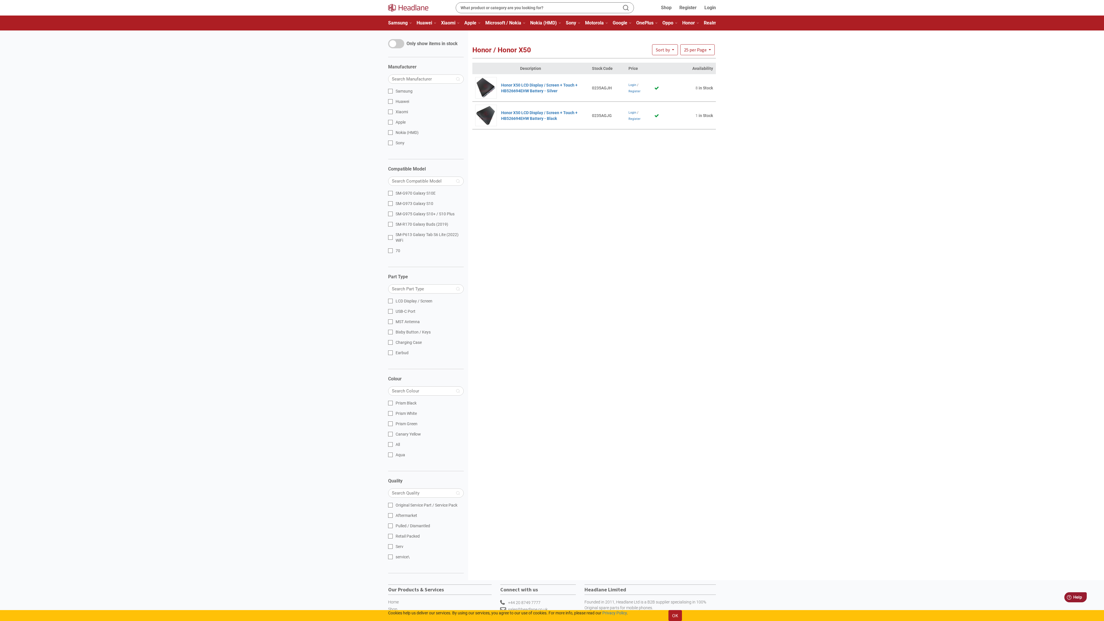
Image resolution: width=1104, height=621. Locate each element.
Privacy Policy (614, 613)
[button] (697, 49)
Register (688, 7)
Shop (666, 7)
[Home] (411, 8)
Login (710, 7)
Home (393, 602)
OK (675, 615)
